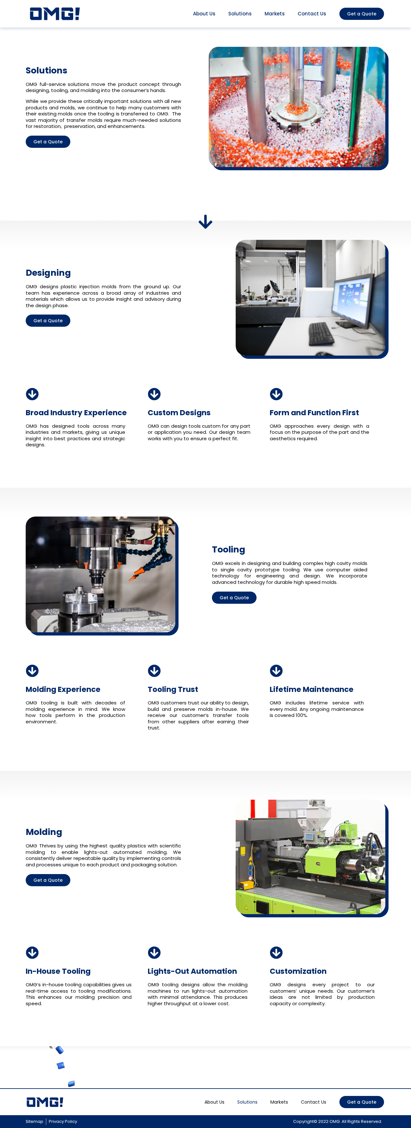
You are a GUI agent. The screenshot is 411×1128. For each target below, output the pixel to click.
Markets (275, 13)
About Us (204, 13)
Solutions (240, 13)
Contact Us (312, 13)
